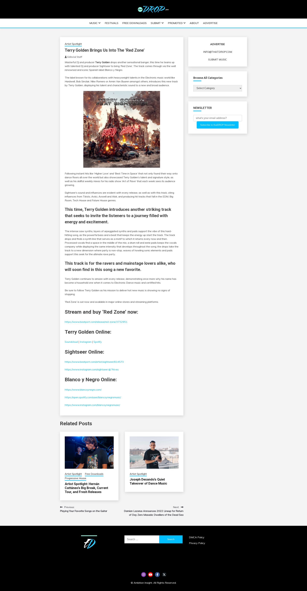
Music (93, 23)
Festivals (111, 23)
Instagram (85, 341)
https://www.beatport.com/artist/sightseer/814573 (94, 361)
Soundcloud (71, 341)
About (194, 23)
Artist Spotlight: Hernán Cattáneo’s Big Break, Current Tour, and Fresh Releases (86, 488)
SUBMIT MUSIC (217, 59)
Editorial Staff (74, 56)
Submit (156, 23)
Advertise (210, 23)
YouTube (150, 574)
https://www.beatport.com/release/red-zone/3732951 (96, 321)
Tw (164, 574)
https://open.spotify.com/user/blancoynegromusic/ (93, 397)
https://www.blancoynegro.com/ (83, 389)
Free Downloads (134, 23)
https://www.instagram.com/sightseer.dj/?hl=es (92, 369)
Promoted (175, 23)
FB (157, 574)
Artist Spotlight (73, 43)
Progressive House (75, 478)
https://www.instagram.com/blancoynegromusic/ (92, 405)
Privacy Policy (197, 543)
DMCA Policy (196, 537)
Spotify (97, 341)
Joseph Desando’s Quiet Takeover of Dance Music (148, 481)
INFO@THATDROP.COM (217, 51)
